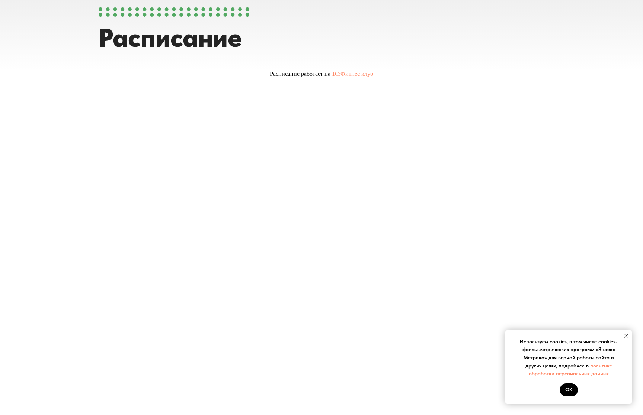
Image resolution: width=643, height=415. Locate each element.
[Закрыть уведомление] (626, 336)
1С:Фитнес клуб (352, 74)
